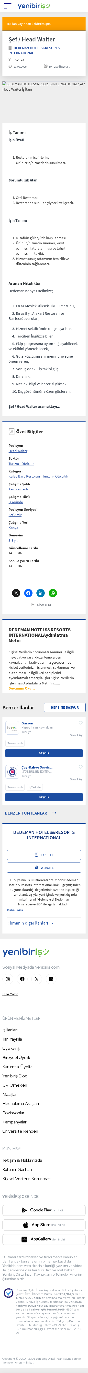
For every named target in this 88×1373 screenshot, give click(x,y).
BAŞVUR (44, 753)
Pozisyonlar (13, 1112)
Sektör (14, 458)
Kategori (15, 471)
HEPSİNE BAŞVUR (65, 707)
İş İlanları (10, 1030)
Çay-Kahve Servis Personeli (36, 767)
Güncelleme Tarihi (23, 548)
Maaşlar (9, 1094)
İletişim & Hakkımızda (22, 1160)
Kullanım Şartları (17, 1169)
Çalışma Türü (19, 496)
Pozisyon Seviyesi (23, 509)
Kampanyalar (14, 1122)
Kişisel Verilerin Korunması (26, 1178)
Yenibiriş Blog (14, 1076)
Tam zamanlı (18, 489)
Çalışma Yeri (18, 522)
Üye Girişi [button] (11, 1048)
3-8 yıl (13, 540)
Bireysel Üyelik (16, 1057)
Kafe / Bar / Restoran (24, 476)
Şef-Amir (15, 514)
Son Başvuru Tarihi (24, 560)
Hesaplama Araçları (20, 1103)
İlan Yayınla (12, 1039)
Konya (13, 527)
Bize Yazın (10, 994)
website (47, 867)
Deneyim (16, 535)
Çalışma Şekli (19, 484)
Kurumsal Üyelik (17, 1066)
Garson (27, 723)
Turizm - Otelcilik (21, 463)
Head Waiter (18, 450)
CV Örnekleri (14, 1085)
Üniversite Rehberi (20, 1131)
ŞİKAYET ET (44, 604)
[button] (22, 688)
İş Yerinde (16, 502)
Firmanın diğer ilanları (28, 923)
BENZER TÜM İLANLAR (26, 813)
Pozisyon (16, 445)
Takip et (47, 855)
